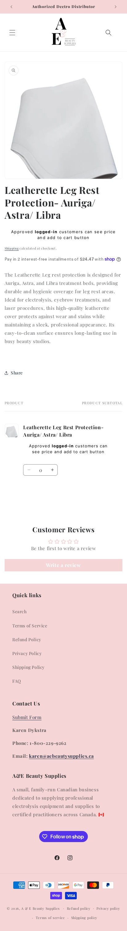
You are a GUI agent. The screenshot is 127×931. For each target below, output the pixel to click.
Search (19, 611)
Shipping (12, 248)
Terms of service (50, 917)
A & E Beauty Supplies (40, 908)
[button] (12, 32)
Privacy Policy (27, 653)
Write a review (63, 565)
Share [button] (17, 373)
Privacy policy (108, 908)
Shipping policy (84, 917)
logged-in (46, 231)
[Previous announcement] (11, 7)
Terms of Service (29, 626)
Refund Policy (26, 639)
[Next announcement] (115, 7)
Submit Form (27, 717)
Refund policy (79, 908)
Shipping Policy (28, 667)
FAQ (16, 681)
